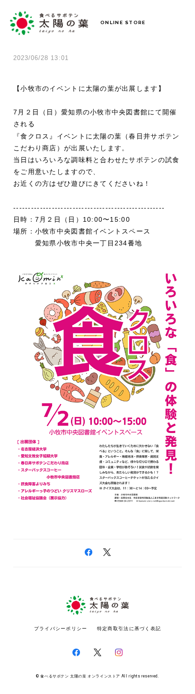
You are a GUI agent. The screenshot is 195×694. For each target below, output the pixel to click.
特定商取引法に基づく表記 (129, 628)
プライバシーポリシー (61, 628)
